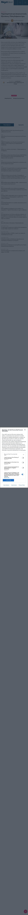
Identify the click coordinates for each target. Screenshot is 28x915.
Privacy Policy (22, 485)
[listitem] (14, 455)
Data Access (14, 485)
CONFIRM (8, 480)
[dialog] (14, 457)
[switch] (23, 457)
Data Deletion (6, 485)
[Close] (25, 430)
